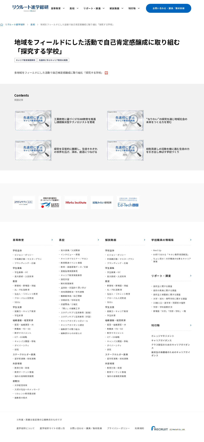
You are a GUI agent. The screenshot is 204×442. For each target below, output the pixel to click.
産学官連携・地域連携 (25, 358)
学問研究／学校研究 (70, 300)
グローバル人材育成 (24, 298)
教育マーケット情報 (24, 372)
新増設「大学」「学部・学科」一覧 (169, 311)
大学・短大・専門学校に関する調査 (170, 298)
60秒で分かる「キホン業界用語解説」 (171, 254)
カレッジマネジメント (162, 335)
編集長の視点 (21, 397)
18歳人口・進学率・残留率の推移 (169, 302)
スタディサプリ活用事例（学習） (76, 316)
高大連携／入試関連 (70, 250)
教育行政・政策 (22, 367)
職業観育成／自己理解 (71, 296)
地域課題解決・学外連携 (72, 291)
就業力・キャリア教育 (25, 311)
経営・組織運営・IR (24, 324)
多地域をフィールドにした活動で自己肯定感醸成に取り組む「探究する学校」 (59, 72)
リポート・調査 (92, 8)
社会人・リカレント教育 (26, 293)
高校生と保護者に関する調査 (167, 294)
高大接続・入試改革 (24, 276)
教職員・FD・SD (23, 328)
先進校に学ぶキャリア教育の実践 (53, 60)
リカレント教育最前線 (25, 393)
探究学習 (65, 279)
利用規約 (139, 428)
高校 (72, 8)
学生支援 (19, 315)
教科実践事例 (67, 283)
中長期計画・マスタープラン (28, 259)
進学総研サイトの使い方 (52, 428)
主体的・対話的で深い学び (73, 287)
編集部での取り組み (70, 329)
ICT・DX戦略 (21, 337)
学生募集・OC (21, 272)
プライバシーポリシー (118, 428)
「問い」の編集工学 (70, 308)
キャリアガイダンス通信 (72, 325)
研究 (17, 349)
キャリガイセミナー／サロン (74, 258)
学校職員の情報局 (162, 240)
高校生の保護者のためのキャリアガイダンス (170, 354)
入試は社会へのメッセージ (27, 389)
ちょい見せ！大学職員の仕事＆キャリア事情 (172, 260)
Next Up (157, 250)
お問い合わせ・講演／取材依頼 (169, 8)
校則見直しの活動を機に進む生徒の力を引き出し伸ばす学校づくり (167, 150)
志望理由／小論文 (69, 304)
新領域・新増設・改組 (25, 285)
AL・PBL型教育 (22, 289)
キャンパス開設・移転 (25, 341)
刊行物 (132, 8)
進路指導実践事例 (69, 271)
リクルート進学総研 (15, 24)
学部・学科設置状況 (162, 307)
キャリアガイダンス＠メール (74, 320)
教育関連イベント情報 (71, 262)
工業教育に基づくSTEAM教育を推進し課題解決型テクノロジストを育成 (75, 120)
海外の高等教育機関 (24, 376)
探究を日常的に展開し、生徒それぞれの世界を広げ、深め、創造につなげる (75, 150)
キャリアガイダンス (161, 340)
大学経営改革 (21, 385)
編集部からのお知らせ (71, 333)
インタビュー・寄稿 (70, 254)
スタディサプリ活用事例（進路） (76, 312)
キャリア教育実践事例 (25, 60)
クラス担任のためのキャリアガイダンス (170, 346)
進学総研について (26, 428)
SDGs (17, 302)
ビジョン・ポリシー (24, 254)
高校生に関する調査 (162, 286)
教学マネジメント (23, 333)
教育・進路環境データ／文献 (74, 266)
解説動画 (115, 8)
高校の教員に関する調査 (164, 290)
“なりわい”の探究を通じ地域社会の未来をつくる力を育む (166, 120)
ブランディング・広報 (25, 263)
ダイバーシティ (22, 345)
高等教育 (56, 8)
